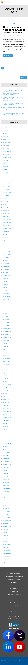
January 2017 (6, 405)
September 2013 (7, 494)
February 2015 (6, 452)
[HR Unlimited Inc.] (6, 2)
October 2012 (6, 523)
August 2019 (6, 340)
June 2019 (5, 346)
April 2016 (5, 432)
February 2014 (6, 482)
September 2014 (7, 464)
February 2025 (6, 178)
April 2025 (5, 172)
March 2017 (6, 399)
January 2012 (6, 547)
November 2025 (7, 151)
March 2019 (6, 355)
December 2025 (6, 148)
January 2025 (6, 181)
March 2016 (6, 435)
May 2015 (5, 446)
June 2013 (5, 503)
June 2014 (5, 473)
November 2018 (7, 367)
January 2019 (6, 361)
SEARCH (23, 77)
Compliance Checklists (14, 605)
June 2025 (5, 166)
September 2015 (7, 443)
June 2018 (5, 378)
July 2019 (5, 343)
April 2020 (5, 316)
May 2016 (5, 429)
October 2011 (6, 556)
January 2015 (6, 455)
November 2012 (7, 520)
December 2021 (6, 266)
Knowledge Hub (14, 602)
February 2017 (6, 402)
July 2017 (5, 387)
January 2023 (6, 249)
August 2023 (6, 231)
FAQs (14, 611)
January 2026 (6, 145)
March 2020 (6, 319)
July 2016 (5, 423)
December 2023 (6, 219)
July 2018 (5, 376)
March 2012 (6, 541)
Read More (8, 56)
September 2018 (7, 370)
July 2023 (5, 234)
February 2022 (6, 263)
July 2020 (5, 311)
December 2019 (6, 328)
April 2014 (5, 476)
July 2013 (5, 500)
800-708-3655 (15, 617)
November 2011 (7, 553)
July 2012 (5, 532)
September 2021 (7, 275)
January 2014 (6, 485)
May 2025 (5, 169)
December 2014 (6, 458)
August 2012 (6, 529)
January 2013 (6, 514)
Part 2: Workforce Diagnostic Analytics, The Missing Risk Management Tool (13, 108)
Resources (14, 608)
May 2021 (5, 287)
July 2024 (5, 198)
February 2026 (6, 142)
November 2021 (7, 269)
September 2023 (7, 228)
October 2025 (6, 154)
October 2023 (6, 225)
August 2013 (6, 497)
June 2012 (5, 535)
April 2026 (5, 136)
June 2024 (5, 201)
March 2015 (6, 449)
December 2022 (6, 251)
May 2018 (5, 381)
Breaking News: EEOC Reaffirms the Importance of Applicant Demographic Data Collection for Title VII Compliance (13, 113)
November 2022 (7, 254)
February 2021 (6, 296)
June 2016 (5, 426)
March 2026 (6, 139)
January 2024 (6, 216)
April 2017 (5, 396)
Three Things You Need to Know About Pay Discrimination (14, 29)
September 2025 (7, 157)
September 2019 (7, 337)
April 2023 (5, 243)
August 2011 (6, 562)
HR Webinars (14, 582)
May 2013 (5, 506)
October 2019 (6, 334)
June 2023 (5, 237)
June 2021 (5, 284)
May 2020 (5, 314)
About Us (14, 588)
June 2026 (5, 130)
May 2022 (5, 260)
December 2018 (6, 364)
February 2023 (6, 246)
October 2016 (6, 414)
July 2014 (5, 470)
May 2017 (5, 393)
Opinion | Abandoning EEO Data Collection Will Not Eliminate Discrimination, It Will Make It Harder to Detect (13, 99)
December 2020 (6, 302)
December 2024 (6, 184)
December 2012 (6, 517)
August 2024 (6, 195)
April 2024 (5, 207)
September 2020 (7, 308)
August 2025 (6, 160)
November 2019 (7, 331)
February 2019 (6, 358)
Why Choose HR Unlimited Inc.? (14, 594)
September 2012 (7, 526)
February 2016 (6, 438)
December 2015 (6, 441)
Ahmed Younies (8, 35)
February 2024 (6, 213)
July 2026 (5, 127)
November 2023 (7, 222)
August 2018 (6, 373)
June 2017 (5, 390)
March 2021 (6, 293)
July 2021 (5, 281)
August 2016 (6, 420)
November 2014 (7, 461)
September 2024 (7, 192)
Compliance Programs (14, 573)
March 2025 (6, 175)
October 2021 (6, 272)
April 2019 (5, 352)
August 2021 (6, 278)
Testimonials (14, 597)
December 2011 (6, 550)
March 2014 (6, 479)
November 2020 (7, 305)
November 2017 (7, 384)
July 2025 (5, 163)
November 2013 (7, 488)
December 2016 (6, 408)
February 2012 (6, 544)
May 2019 (5, 349)
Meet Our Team (14, 591)
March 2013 (6, 508)
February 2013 (6, 511)
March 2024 (6, 210)
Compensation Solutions (14, 579)
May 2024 (5, 204)
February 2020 (6, 322)
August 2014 (6, 467)
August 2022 (6, 257)
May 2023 (5, 240)
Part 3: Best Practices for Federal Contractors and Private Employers (14, 104)
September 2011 (7, 559)
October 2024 (6, 189)
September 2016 (7, 417)
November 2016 (7, 411)
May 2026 (5, 133)
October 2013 (6, 491)
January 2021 (6, 299)
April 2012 (5, 538)
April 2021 (5, 290)
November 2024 (7, 186)
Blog (14, 23)
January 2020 (6, 325)
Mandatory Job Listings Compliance (14, 576)
